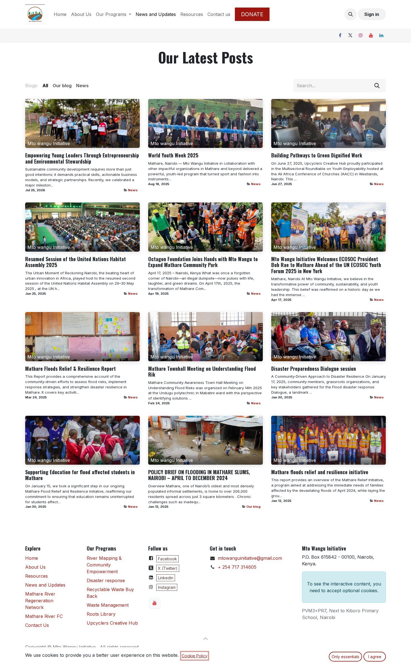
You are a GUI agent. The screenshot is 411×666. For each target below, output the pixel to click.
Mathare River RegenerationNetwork (40, 600)
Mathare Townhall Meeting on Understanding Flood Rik (202, 372)
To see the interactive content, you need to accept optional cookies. (344, 587)
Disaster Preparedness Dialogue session (313, 369)
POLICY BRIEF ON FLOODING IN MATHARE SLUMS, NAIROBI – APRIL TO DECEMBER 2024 (199, 475)
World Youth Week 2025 (173, 155)
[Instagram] (360, 35)
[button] (350, 14)
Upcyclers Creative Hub (112, 623)
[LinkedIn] (381, 35)
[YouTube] (371, 35)
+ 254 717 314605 (237, 567)
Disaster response (106, 580)
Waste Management (108, 605)
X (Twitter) (168, 568)
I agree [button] (374, 656)
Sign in (371, 14)
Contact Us (37, 625)
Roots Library (101, 614)
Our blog (253, 507)
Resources (36, 576)
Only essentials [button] (345, 656)
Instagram (167, 587)
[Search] (377, 85)
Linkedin (165, 577)
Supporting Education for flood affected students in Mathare (80, 475)
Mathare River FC (44, 616)
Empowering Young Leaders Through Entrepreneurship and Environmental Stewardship (82, 158)
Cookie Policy (194, 655)
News (133, 190)
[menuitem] (60, 14)
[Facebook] (340, 35)
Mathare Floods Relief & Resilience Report (70, 369)
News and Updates (45, 585)
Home (31, 558)
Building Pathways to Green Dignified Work (316, 155)
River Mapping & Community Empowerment (104, 564)
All (45, 85)
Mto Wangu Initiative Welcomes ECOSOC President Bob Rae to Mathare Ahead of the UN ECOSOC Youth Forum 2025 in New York (326, 265)
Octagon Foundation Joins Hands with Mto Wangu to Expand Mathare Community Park (203, 262)
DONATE (252, 14)
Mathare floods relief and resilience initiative (319, 472)
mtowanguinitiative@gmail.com (250, 558)
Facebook (167, 558)
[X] (350, 35)
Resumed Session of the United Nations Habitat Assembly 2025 (75, 262)
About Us (35, 567)
